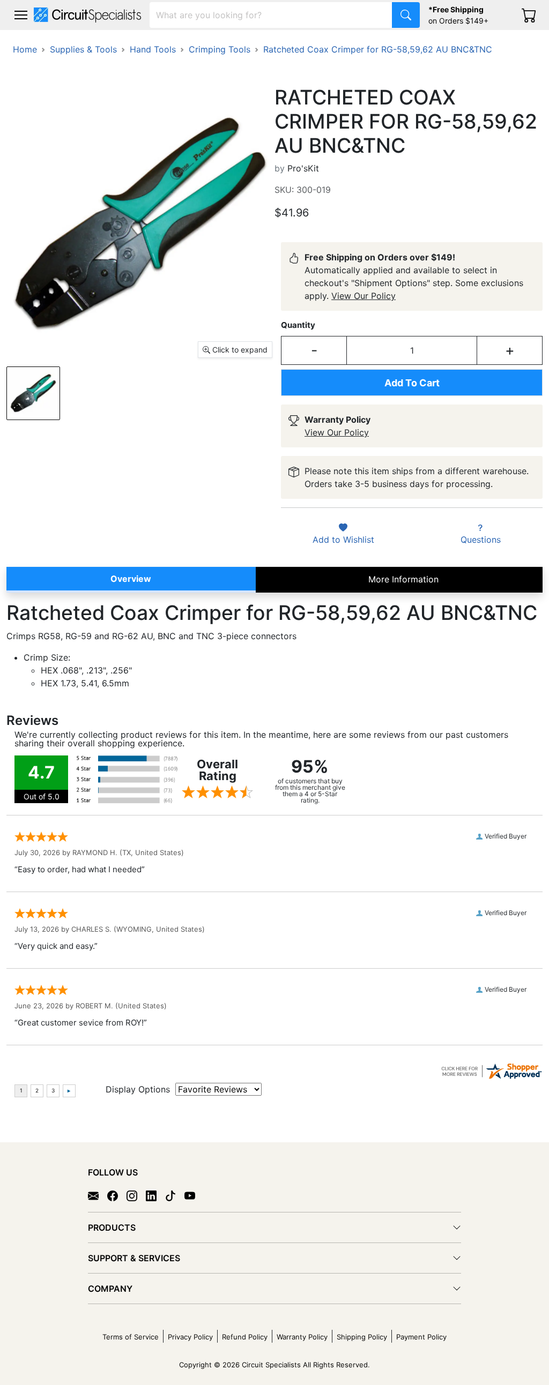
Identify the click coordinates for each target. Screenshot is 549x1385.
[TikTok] (174, 1195)
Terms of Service (130, 1336)
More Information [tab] (403, 579)
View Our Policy (363, 295)
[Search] (406, 15)
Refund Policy (245, 1336)
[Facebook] (117, 1195)
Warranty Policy (302, 1336)
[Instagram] (136, 1195)
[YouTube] (194, 1195)
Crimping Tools (219, 49)
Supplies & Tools (83, 49)
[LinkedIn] (155, 1195)
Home (25, 49)
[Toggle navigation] (21, 15)
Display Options (138, 1089)
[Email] (97, 1195)
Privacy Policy (190, 1336)
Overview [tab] (130, 578)
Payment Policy (421, 1336)
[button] (21, 15)
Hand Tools (153, 49)
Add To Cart (412, 382)
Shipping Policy (362, 1336)
